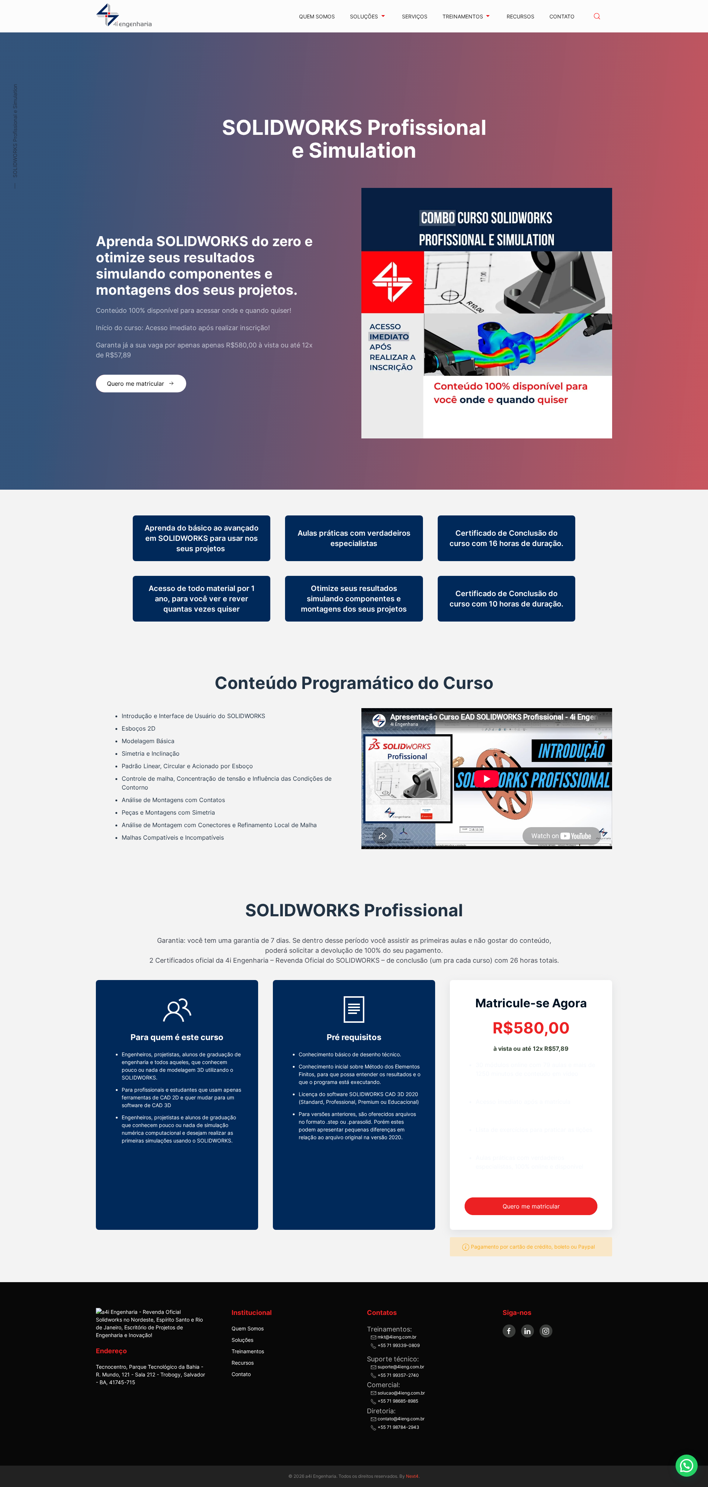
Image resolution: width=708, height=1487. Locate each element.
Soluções (242, 1340)
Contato (562, 16)
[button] (597, 16)
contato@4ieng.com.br (400, 1418)
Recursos (520, 16)
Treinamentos (248, 1351)
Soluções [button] (364, 16)
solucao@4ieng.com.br (400, 1393)
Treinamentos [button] (462, 16)
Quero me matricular (135, 383)
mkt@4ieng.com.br (396, 1337)
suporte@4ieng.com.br (400, 1366)
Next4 (412, 1476)
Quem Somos (317, 16)
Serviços (414, 16)
